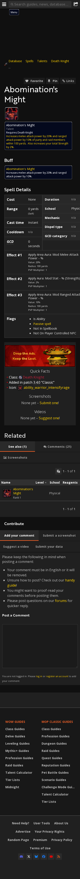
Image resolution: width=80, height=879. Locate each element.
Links (70, 81)
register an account (57, 676)
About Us (61, 823)
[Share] (75, 4)
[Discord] (21, 856)
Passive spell (42, 323)
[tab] (17, 446)
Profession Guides (19, 758)
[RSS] (58, 856)
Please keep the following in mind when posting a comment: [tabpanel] (39, 618)
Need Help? (20, 823)
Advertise (23, 831)
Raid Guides (14, 765)
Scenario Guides (54, 780)
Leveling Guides (17, 743)
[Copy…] (58, 471)
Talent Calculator (18, 772)
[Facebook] (44, 856)
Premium (40, 840)
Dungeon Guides (54, 743)
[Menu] (4, 4)
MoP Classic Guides (57, 722)
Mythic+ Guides (17, 751)
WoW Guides (15, 722)
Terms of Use (40, 848)
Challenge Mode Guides (59, 787)
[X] (29, 856)
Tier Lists (12, 780)
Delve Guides (15, 736)
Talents (42, 61)
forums (61, 600)
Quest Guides (52, 758)
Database (15, 61)
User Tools (41, 823)
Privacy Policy (61, 840)
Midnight (12, 787)
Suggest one (49, 418)
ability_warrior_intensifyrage (46, 387)
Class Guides (15, 729)
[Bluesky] (36, 856)
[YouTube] (51, 856)
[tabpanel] (40, 490)
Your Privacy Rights (49, 831)
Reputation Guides (56, 765)
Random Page (18, 840)
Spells (29, 61)
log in (39, 676)
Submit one (49, 403)
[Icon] (11, 113)
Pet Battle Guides (55, 772)
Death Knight (60, 61)
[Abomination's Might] (7, 493)
